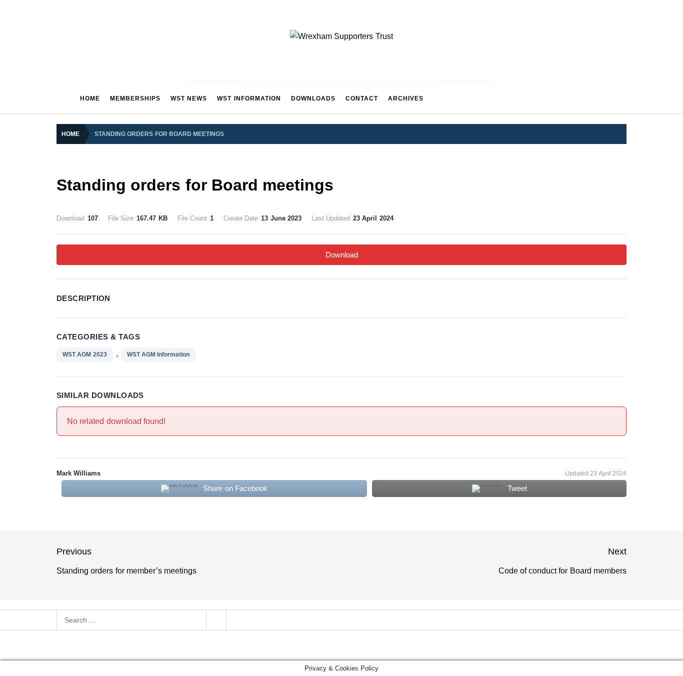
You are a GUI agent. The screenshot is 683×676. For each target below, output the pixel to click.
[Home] (65, 99)
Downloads (313, 98)
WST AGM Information (158, 354)
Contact (362, 98)
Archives (406, 98)
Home (90, 98)
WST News (188, 98)
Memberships (135, 98)
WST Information (248, 98)
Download (342, 254)
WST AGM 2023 (84, 354)
